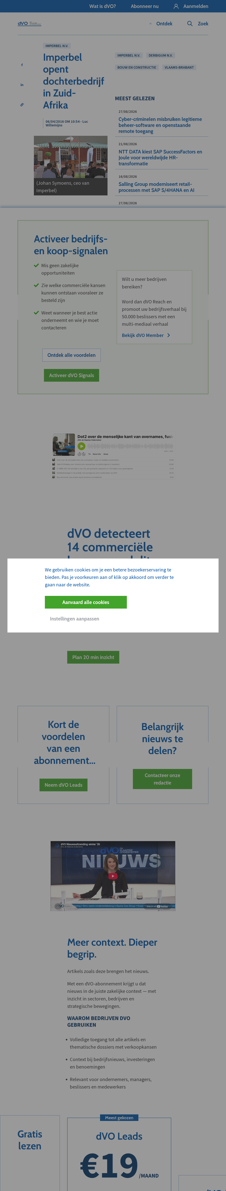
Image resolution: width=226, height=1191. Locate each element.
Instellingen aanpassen (74, 619)
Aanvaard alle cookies (85, 602)
